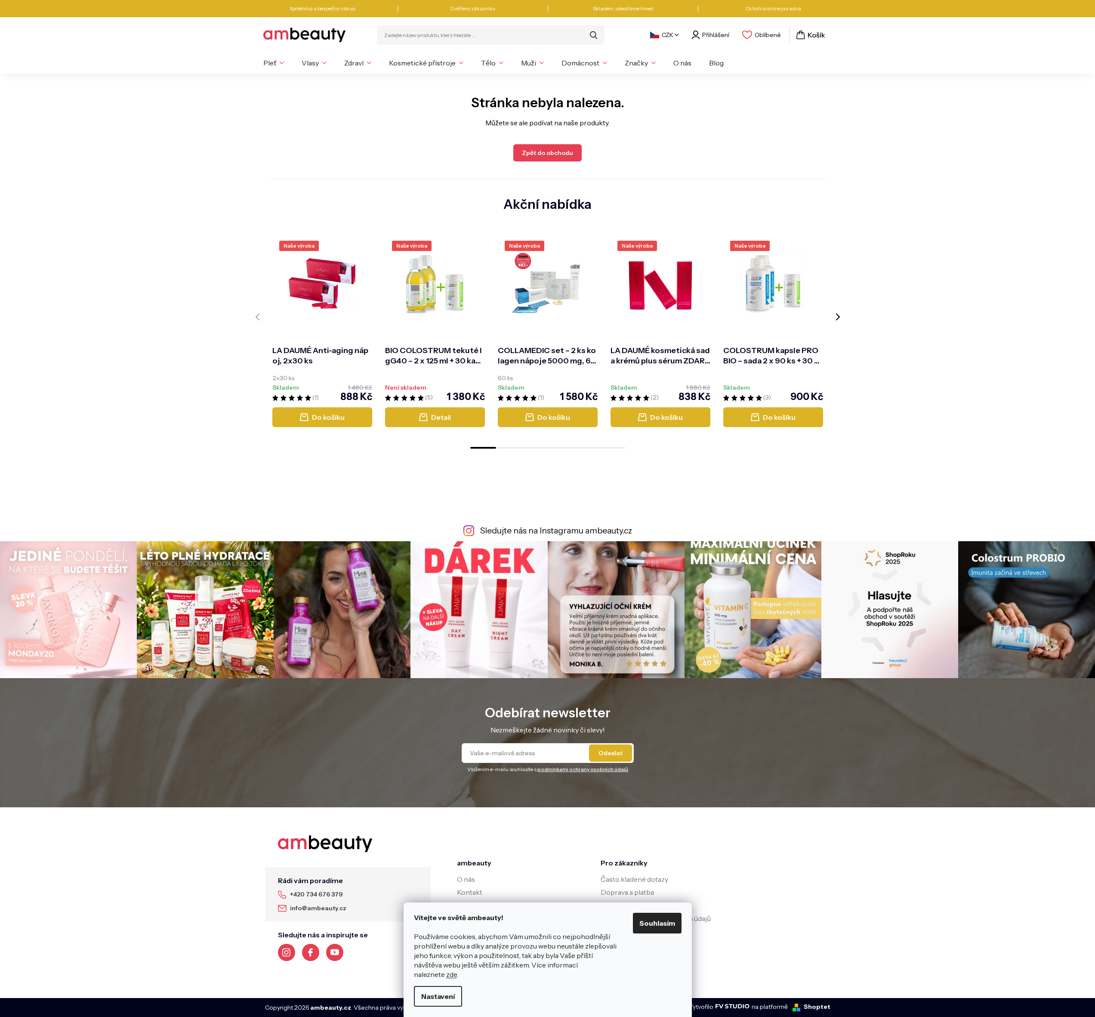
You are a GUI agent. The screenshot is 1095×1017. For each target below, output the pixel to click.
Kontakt (469, 892)
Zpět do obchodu (547, 153)
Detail (441, 417)
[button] (483, 448)
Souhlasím (657, 923)
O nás (466, 879)
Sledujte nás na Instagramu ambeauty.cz (556, 530)
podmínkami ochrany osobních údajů (582, 769)
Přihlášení (715, 35)
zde (451, 974)
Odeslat (610, 753)
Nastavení (438, 996)
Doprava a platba (627, 892)
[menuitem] (273, 63)
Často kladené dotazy (634, 879)
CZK (667, 34)
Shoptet (817, 1007)
